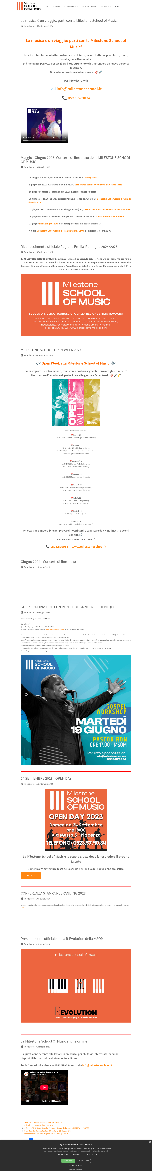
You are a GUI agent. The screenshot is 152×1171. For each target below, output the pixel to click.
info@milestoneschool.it (79, 88)
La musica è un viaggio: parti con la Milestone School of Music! (69, 20)
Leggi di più (104, 1151)
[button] (56, 1155)
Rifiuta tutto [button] (84, 1161)
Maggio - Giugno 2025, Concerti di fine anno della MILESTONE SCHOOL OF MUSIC (76, 159)
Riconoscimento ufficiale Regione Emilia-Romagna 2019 (46, 1133)
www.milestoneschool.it (89, 546)
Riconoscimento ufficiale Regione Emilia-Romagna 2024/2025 (69, 246)
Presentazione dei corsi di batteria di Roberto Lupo (44, 1122)
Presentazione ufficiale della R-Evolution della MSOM (62, 938)
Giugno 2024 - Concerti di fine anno (48, 561)
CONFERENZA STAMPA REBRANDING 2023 (53, 893)
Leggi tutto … (31, 875)
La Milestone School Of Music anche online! (54, 1041)
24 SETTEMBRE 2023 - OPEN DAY (46, 778)
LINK (22, 908)
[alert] (76, 1155)
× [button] (150, 1142)
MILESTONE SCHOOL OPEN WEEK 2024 (51, 350)
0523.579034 (79, 98)
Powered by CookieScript (76, 1169)
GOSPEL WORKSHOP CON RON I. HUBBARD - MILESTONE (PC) (69, 607)
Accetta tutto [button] (68, 1161)
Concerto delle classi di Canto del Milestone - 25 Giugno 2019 (47, 1131)
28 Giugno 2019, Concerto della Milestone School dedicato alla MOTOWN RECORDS (56, 1128)
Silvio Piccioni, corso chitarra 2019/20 (38, 1125)
